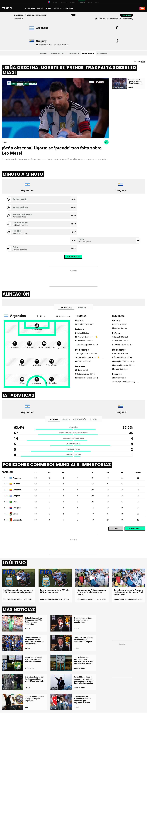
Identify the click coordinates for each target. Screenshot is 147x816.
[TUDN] (7, 8)
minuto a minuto (58, 53)
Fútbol (27, 629)
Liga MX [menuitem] (40, 8)
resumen (43, 53)
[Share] (106, 142)
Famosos (72, 2)
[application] (55, 108)
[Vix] (142, 8)
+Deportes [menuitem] (57, 8)
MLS (26, 707)
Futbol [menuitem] (48, 8)
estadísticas (88, 53)
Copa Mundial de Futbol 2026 (12, 599)
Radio (90, 2)
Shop (96, 2)
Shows (55, 2)
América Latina (79, 668)
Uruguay (81, 307)
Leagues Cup (30, 668)
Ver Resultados (134, 528)
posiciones (102, 53)
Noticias (64, 2)
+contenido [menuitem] (68, 8)
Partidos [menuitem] (31, 8)
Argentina (66, 307)
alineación (74, 53)
